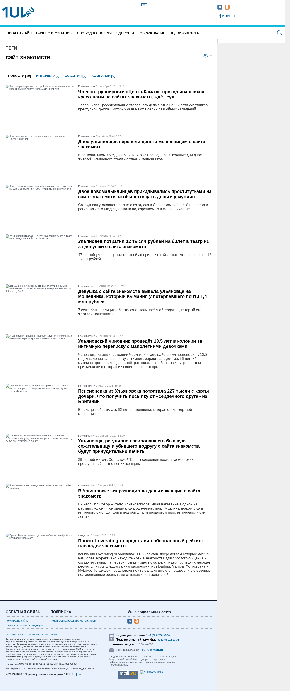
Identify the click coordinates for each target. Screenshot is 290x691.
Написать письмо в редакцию (25, 625)
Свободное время (94, 33)
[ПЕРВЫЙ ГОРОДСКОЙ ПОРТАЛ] (18, 12)
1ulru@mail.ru (152, 650)
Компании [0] (103, 76)
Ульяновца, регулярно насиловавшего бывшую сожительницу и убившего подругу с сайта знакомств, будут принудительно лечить (139, 446)
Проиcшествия (86, 86)
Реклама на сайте (17, 620)
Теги (11, 48)
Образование (152, 33)
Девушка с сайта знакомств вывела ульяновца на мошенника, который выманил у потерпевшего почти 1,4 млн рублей (142, 296)
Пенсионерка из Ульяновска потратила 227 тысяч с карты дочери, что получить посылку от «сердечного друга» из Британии (143, 396)
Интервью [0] (48, 76)
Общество (84, 535)
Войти (228, 15)
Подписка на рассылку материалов (73, 620)
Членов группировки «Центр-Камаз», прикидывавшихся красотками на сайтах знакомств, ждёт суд (141, 94)
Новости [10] (19, 76)
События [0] (76, 76)
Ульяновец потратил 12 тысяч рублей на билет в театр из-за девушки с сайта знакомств (144, 244)
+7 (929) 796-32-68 (159, 635)
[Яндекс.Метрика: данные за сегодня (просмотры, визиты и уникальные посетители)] (151, 672)
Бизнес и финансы (54, 33)
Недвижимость (184, 33)
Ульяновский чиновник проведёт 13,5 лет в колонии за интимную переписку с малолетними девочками (140, 344)
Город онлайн (18, 33)
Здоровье (125, 33)
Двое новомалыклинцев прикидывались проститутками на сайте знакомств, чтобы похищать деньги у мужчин (145, 194)
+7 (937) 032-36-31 (168, 639)
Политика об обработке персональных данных (31, 634)
